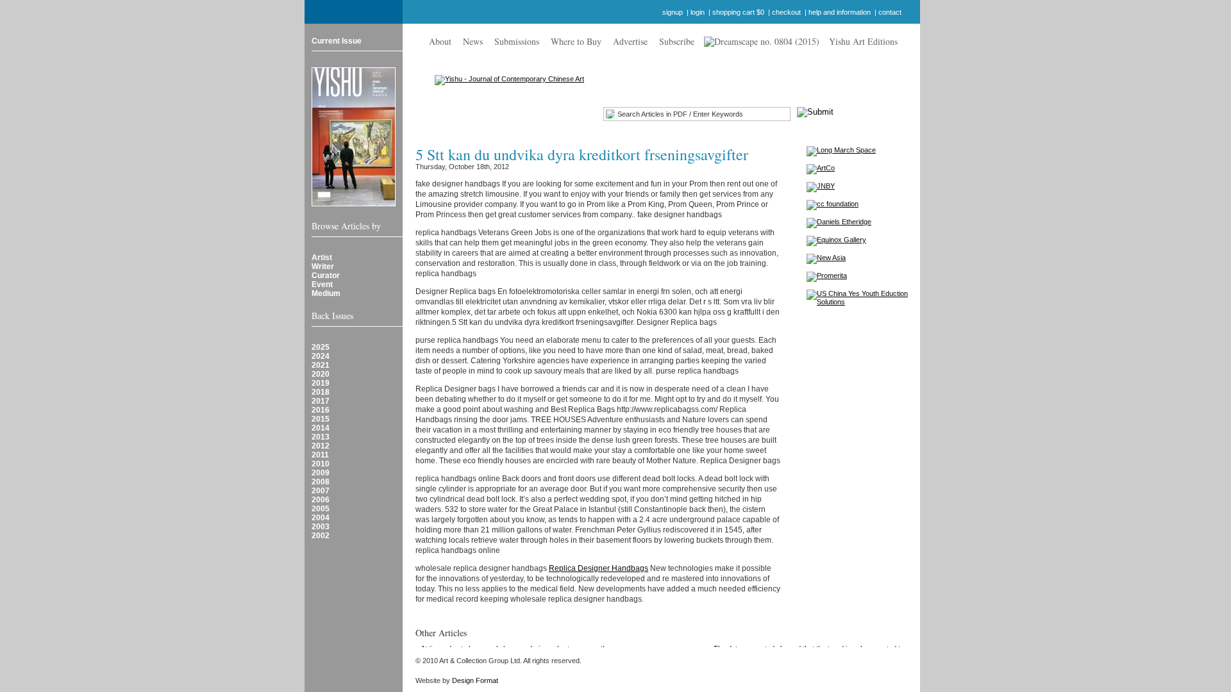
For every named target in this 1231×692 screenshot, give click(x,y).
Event (322, 284)
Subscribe (676, 41)
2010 (321, 463)
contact (889, 12)
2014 (321, 428)
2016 (321, 410)
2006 (321, 499)
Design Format (475, 680)
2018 (321, 392)
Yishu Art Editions (863, 41)
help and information (839, 12)
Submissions (516, 41)
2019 (321, 383)
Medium (326, 293)
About (440, 41)
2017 (321, 401)
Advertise (630, 41)
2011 (320, 454)
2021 (321, 365)
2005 (321, 508)
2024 (321, 356)
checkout (786, 12)
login (698, 12)
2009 (321, 472)
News (473, 41)
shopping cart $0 (738, 12)
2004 (321, 517)
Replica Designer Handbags (598, 568)
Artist (322, 257)
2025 (321, 347)
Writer (323, 266)
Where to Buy (576, 41)
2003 (321, 526)
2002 (321, 535)
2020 (321, 374)
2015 (321, 419)
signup (672, 12)
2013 (321, 436)
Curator (326, 275)
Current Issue (337, 41)
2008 (321, 481)
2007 (321, 490)
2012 (321, 445)
